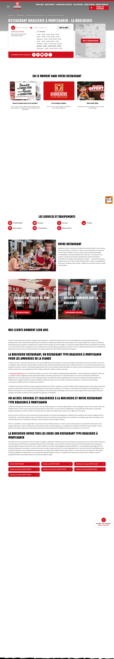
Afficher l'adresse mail (40, 28)
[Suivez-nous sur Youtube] (42, 55)
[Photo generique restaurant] (32, 241)
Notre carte (40, 4)
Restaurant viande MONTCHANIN (20, 475)
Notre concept (50, 4)
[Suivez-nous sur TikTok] (50, 55)
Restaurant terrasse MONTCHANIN (87, 464)
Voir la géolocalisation (90, 40)
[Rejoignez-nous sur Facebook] (34, 55)
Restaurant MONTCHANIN (51, 464)
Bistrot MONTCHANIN (17, 464)
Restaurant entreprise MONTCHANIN (54, 469)
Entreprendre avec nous (74, 312)
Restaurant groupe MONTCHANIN (20, 469)
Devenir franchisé (102, 4)
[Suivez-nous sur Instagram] (38, 55)
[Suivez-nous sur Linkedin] (46, 55)
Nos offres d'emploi (22, 312)
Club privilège (78, 4)
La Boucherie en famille (64, 4)
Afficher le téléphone (22, 28)
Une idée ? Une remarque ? (103, 524)
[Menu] (8, 7)
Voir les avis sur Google (17, 31)
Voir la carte (63, 27)
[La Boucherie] (17, 6)
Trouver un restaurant (100, 7)
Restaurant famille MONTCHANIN (86, 469)
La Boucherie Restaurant (17, 373)
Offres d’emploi (89, 4)
